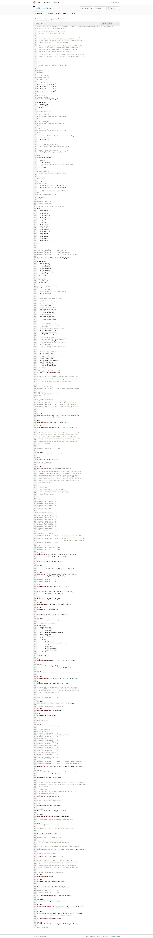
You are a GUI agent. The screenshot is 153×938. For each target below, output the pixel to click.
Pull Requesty (63, 13)
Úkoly (50, 13)
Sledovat (85, 8)
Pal (59, 19)
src (62, 19)
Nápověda (56, 2)
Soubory (39, 13)
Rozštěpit (112, 8)
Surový (110, 24)
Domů (39, 2)
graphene (46, 7)
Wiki (75, 13)
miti (38, 7)
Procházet (47, 2)
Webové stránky (115, 936)
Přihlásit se (116, 2)
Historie (104, 24)
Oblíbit (99, 8)
